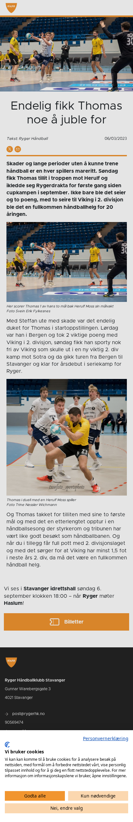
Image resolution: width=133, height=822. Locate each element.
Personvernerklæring (105, 738)
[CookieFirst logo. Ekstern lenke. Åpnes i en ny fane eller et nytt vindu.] (7, 745)
